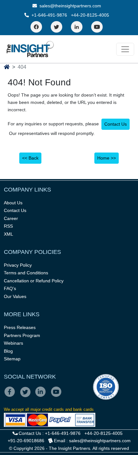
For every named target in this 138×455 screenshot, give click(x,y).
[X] (27, 396)
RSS (8, 226)
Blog (8, 351)
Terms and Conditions (26, 272)
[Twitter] (56, 27)
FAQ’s (10, 288)
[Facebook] (36, 27)
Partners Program (22, 335)
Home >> (106, 158)
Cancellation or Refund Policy (34, 280)
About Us (13, 202)
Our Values (15, 296)
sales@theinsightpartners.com (69, 5)
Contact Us (115, 124)
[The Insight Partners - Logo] (30, 49)
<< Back (30, 158)
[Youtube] (57, 396)
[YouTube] (97, 27)
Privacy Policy (18, 265)
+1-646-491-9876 (49, 15)
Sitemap (12, 358)
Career (11, 218)
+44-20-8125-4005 (90, 15)
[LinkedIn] (76, 27)
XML (8, 234)
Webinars (13, 343)
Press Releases (20, 327)
